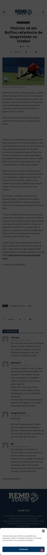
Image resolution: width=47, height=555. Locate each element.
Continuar (23, 549)
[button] (43, 531)
